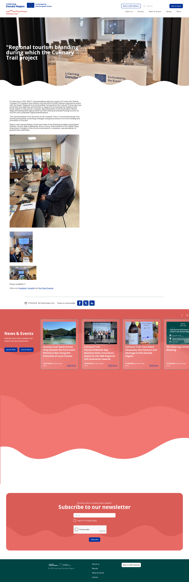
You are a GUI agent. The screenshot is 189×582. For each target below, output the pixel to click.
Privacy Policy (92, 520)
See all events (26, 350)
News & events (155, 11)
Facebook (23, 288)
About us (129, 11)
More (179, 11)
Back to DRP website (131, 6)
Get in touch (176, 6)
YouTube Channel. (46, 288)
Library (169, 11)
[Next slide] (187, 315)
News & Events (98, 573)
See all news (11, 350)
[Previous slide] (182, 315)
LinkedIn (31, 288)
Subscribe (94, 539)
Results (141, 11)
